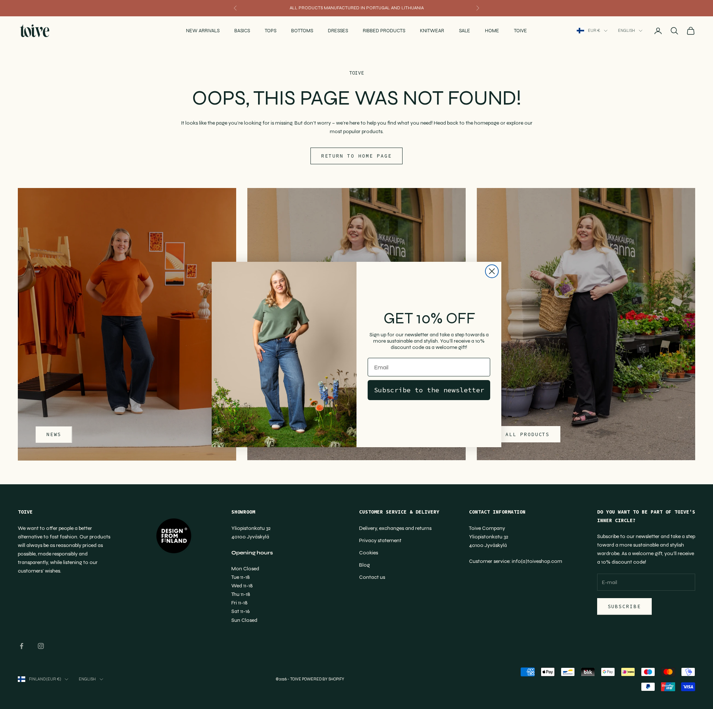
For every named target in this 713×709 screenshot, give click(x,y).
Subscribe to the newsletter (429, 390)
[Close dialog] (491, 271)
